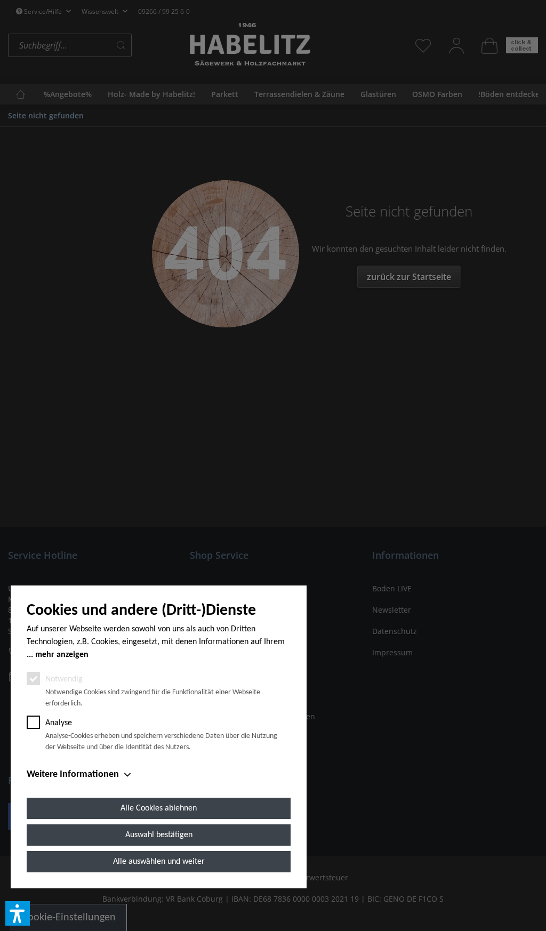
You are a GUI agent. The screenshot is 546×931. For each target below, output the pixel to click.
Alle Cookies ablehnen (159, 808)
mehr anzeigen (62, 655)
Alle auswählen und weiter (159, 861)
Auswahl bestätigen (158, 835)
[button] (17, 913)
